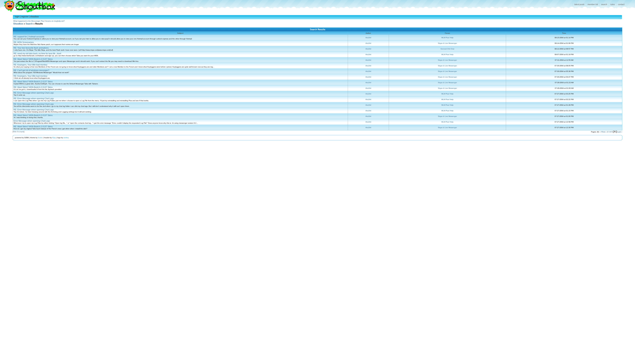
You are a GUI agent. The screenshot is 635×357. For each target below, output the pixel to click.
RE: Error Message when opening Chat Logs (34, 93)
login (17, 16)
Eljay (54, 138)
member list (593, 4)
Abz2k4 (368, 38)
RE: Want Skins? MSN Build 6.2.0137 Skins (33, 59)
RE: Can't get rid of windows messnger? (31, 70)
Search (29, 23)
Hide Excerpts (18, 132)
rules (612, 4)
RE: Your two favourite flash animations (31, 48)
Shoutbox (27, 5)
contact (621, 4)
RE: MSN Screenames (24, 42)
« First (602, 132)
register (24, 16)
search (604, 4)
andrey (66, 138)
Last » (619, 132)
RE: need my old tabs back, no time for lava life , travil (37, 53)
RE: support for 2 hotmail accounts (29, 37)
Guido (40, 138)
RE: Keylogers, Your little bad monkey (30, 65)
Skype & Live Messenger (447, 43)
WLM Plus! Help (447, 38)
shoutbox (34, 16)
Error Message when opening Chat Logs (32, 121)
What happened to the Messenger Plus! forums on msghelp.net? (39, 21)
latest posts (579, 4)
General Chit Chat (447, 49)
